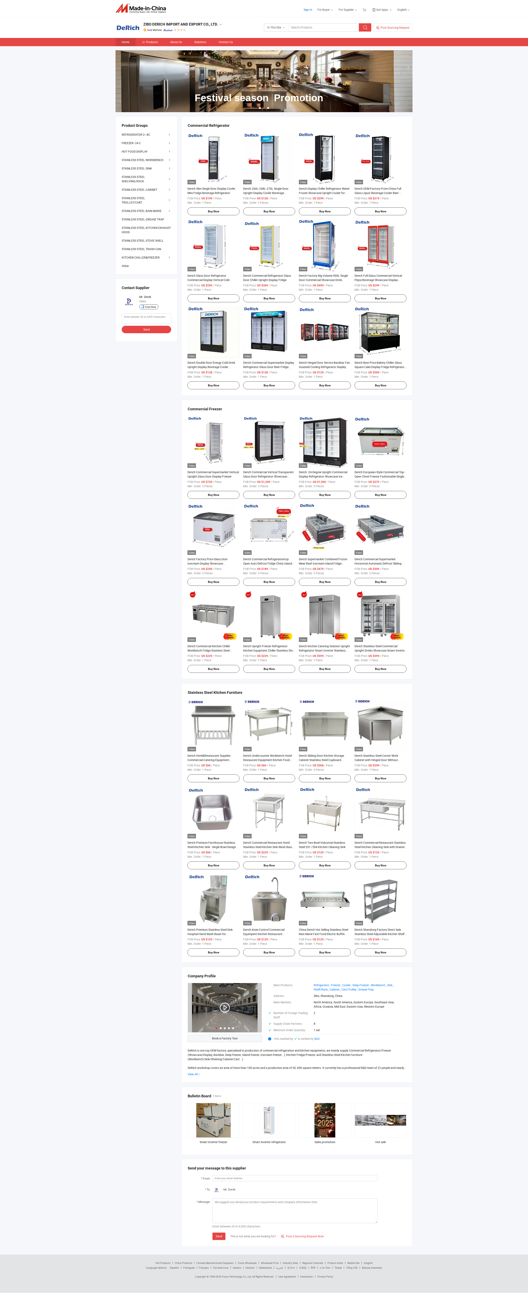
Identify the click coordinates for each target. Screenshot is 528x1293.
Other (125, 266)
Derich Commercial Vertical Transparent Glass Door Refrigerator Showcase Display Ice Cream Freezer (268, 476)
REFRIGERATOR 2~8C (136, 134)
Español (174, 1267)
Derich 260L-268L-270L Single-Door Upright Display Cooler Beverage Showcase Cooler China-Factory (266, 193)
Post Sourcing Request (395, 27)
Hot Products (163, 1263)
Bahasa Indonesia (372, 1267)
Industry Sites (290, 1263)
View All (193, 1074)
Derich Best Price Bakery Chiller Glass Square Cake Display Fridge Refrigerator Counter (380, 367)
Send (219, 1236)
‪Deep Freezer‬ (360, 985)
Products (152, 42)
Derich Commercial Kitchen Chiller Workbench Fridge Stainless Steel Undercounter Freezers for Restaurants (212, 650)
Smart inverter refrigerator (269, 1142)
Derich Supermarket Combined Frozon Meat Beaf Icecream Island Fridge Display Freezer (323, 563)
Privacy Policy (325, 1276)
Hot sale (380, 1142)
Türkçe (338, 1267)
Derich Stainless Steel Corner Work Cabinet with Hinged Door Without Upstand (376, 760)
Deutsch (250, 1267)
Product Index (335, 1263)
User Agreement (287, 1276)
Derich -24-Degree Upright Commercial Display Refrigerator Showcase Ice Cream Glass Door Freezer (323, 476)
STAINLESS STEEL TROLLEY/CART (133, 200)
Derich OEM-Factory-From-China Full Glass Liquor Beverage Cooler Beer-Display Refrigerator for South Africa (378, 193)
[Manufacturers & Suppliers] (142, 8)
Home (125, 42)
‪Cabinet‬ (334, 989)
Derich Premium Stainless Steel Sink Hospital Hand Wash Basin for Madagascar (210, 934)
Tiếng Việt (352, 1267)
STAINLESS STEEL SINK (137, 168)
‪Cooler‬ (346, 985)
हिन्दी (313, 1267)
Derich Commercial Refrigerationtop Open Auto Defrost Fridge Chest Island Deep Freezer (267, 563)
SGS (316, 1039)
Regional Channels (312, 1263)
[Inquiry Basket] (365, 10)
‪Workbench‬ (378, 985)
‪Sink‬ (389, 985)
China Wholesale (247, 1263)
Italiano (237, 1267)
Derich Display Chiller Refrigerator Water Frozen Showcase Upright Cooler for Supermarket (324, 193)
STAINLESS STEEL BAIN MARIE (141, 211)
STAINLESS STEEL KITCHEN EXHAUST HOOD (146, 230)
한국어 (291, 1267)
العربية (279, 1267)
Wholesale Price (270, 1263)
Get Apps (382, 10)
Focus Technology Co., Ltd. (237, 1276)
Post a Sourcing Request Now (302, 1236)
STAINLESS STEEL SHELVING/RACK (133, 179)
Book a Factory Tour (225, 1038)
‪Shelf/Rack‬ (321, 989)
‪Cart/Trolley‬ (348, 989)
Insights (368, 1263)
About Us (176, 42)
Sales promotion (325, 1142)
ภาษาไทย (325, 1267)
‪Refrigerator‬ (321, 985)
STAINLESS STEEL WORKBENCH (142, 160)
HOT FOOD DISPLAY (134, 151)
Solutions (200, 42)
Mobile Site (353, 1263)
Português (189, 1267)
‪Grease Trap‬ (366, 989)
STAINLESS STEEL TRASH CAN (141, 249)
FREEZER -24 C (131, 143)
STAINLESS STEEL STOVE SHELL (143, 240)
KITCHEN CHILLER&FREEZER (141, 257)
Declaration (306, 1276)
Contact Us (226, 42)
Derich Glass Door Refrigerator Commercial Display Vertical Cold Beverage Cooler (208, 280)
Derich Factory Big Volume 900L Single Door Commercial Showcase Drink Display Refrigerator (323, 280)
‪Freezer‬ (336, 985)
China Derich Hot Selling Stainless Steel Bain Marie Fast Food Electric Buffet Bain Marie (323, 934)
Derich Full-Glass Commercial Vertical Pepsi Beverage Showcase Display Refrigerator (378, 280)
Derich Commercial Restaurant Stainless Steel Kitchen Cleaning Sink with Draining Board (380, 847)
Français (204, 1267)
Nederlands (265, 1267)
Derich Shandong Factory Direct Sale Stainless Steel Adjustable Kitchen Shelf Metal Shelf (379, 934)
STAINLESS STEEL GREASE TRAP (143, 219)
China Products (183, 1263)
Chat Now (150, 306)
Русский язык (221, 1267)
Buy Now (213, 211)
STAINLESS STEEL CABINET (139, 190)
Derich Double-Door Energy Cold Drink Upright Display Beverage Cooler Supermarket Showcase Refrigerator (211, 367)
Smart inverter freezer (213, 1142)
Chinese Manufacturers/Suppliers (214, 1263)
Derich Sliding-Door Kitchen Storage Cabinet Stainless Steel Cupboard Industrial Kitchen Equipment (321, 760)
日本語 (302, 1267)
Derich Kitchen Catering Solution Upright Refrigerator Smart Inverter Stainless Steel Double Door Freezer (324, 650)
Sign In (308, 10)
